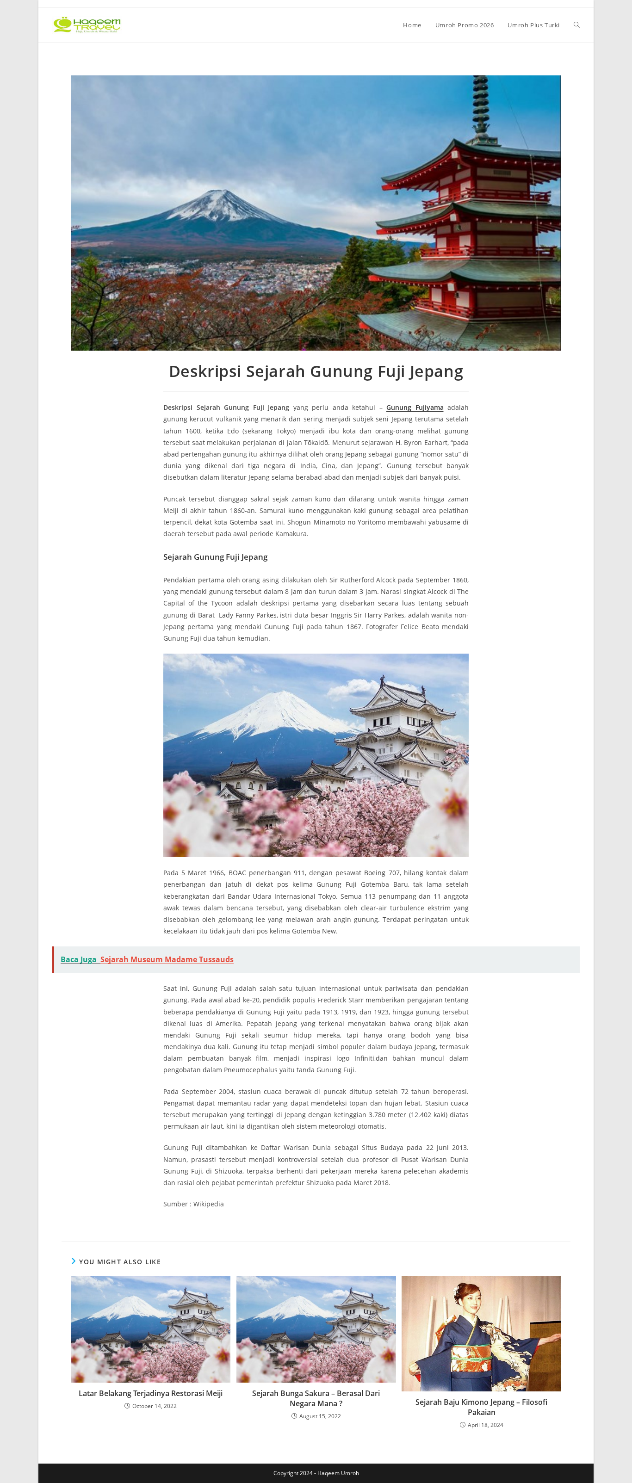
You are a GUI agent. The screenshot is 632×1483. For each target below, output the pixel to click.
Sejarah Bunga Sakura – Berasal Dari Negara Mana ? (316, 1398)
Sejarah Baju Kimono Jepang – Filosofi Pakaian (481, 1407)
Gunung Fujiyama (415, 407)
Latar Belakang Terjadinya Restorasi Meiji (151, 1393)
